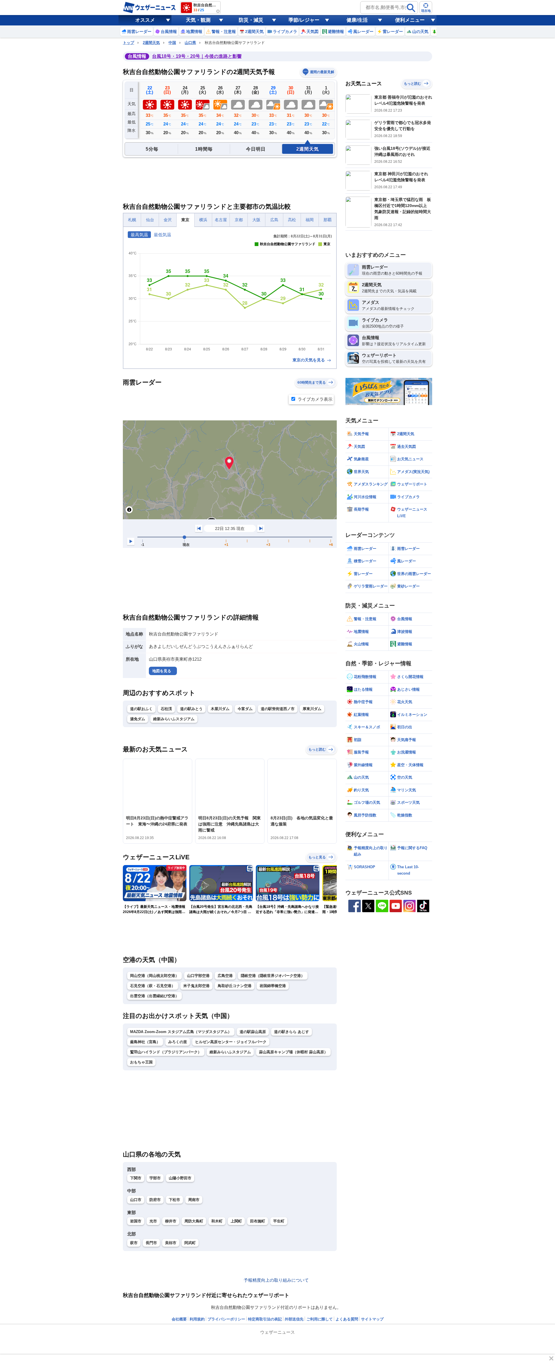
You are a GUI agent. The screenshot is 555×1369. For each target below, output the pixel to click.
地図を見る (161, 671)
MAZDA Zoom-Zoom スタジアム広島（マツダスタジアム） (181, 1032)
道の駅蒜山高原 (253, 1032)
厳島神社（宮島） (145, 1042)
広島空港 (225, 975)
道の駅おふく (141, 709)
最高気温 (139, 234)
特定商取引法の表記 (265, 1319)
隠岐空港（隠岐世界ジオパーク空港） (273, 975)
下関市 (135, 1178)
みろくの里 (177, 1042)
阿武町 (190, 1243)
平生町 (278, 1221)
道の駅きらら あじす (291, 1032)
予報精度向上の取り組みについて (276, 1280)
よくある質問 (347, 1319)
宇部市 (155, 1178)
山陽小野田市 (180, 1178)
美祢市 (170, 1243)
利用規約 (197, 1319)
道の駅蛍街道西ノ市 (278, 709)
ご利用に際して (319, 1319)
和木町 (217, 1221)
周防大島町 (193, 1221)
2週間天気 (151, 42)
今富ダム (245, 709)
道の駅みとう (191, 709)
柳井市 (170, 1221)
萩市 (134, 1243)
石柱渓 (166, 709)
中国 (172, 42)
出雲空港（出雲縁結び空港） (154, 996)
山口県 (190, 42)
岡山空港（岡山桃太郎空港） (154, 975)
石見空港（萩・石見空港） (152, 986)
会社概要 (179, 1319)
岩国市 (135, 1221)
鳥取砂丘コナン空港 (234, 986)
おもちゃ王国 (141, 1062)
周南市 (193, 1200)
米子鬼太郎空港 (196, 986)
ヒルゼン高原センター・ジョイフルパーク (231, 1042)
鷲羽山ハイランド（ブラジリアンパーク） (165, 1052)
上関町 (236, 1221)
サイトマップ (372, 1319)
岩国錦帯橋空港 (273, 986)
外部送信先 (294, 1319)
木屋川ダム (220, 709)
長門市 (151, 1243)
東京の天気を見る (309, 360)
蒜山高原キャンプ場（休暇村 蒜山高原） (293, 1052)
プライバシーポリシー (226, 1319)
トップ (128, 42)
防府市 (155, 1200)
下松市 (174, 1200)
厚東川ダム (312, 709)
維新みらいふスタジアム (174, 719)
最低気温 (162, 234)
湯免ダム (137, 719)
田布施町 (257, 1221)
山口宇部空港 (198, 975)
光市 (153, 1221)
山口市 (135, 1200)
